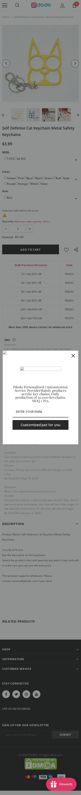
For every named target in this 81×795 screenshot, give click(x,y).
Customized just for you (40, 424)
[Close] (73, 356)
